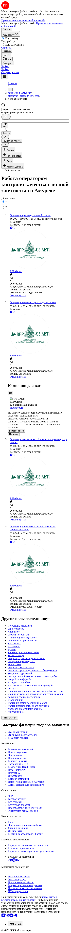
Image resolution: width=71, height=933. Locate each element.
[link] (7, 59)
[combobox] (16, 109)
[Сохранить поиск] (4, 125)
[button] (5, 66)
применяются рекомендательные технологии (29, 898)
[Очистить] (6, 116)
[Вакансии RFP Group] (39, 250)
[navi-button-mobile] (4, 76)
